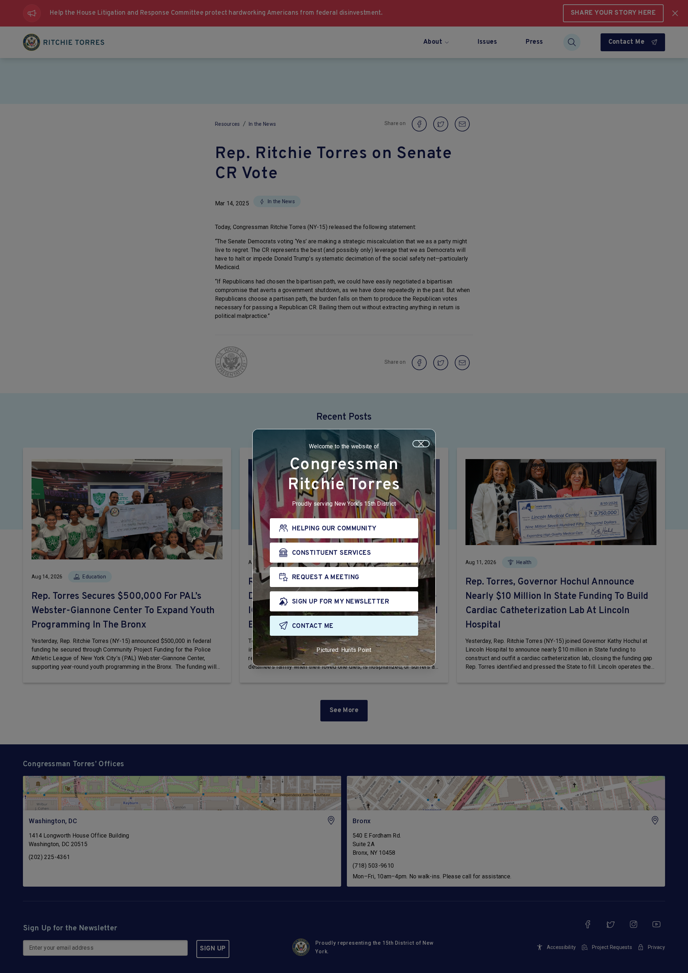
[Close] (421, 444)
